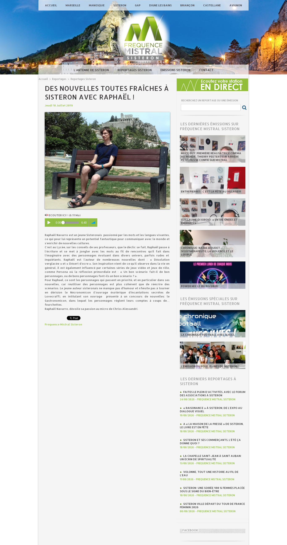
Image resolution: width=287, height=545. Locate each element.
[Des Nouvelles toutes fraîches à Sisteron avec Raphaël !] (107, 113)
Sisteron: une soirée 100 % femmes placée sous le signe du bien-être (212, 489)
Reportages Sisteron (135, 70)
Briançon (187, 5)
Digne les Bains (160, 5)
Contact (206, 70)
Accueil (51, 5)
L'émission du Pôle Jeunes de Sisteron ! (209, 366)
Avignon (235, 5)
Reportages (59, 79)
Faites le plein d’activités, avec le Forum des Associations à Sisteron (212, 393)
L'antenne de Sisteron (92, 70)
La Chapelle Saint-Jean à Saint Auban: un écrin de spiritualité (211, 457)
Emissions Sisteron (176, 70)
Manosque (97, 5)
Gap (138, 5)
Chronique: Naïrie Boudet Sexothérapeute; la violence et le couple (207, 251)
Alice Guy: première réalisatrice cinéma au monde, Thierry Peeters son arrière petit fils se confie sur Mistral (211, 156)
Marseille (73, 5)
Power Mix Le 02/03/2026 (199, 286)
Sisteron (120, 5)
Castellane (212, 5)
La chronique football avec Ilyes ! (207, 334)
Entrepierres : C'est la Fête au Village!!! (211, 191)
